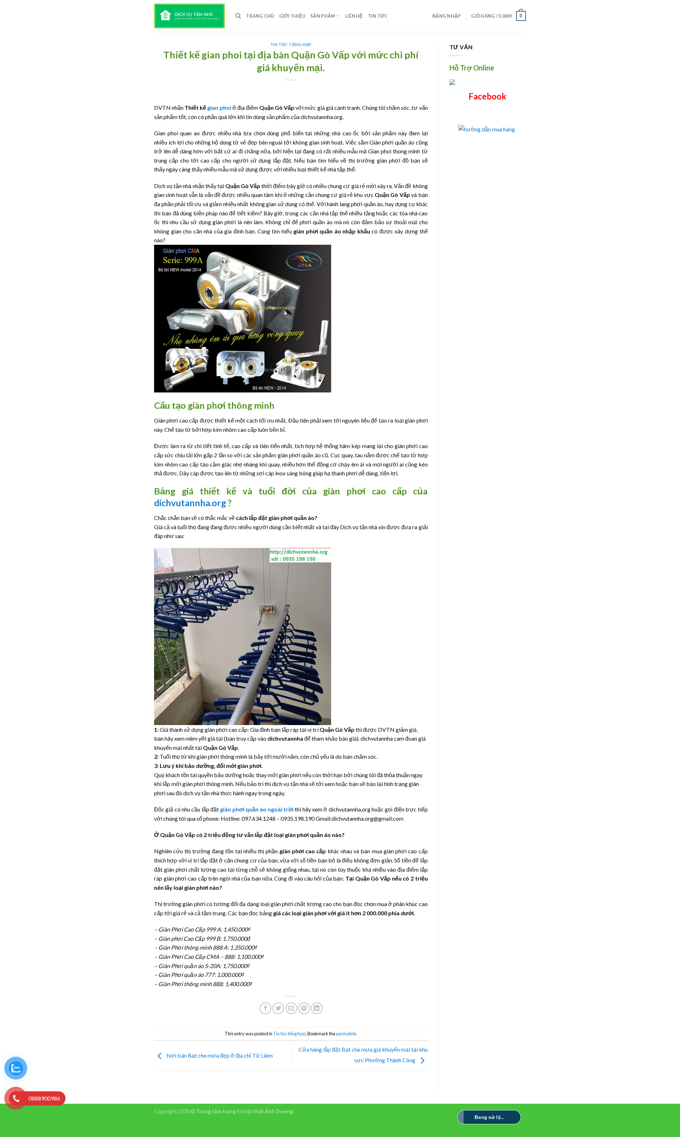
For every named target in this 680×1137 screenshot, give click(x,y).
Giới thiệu (292, 16)
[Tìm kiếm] (238, 16)
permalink (346, 1033)
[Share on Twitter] (278, 1008)
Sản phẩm (322, 16)
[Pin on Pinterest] (304, 1008)
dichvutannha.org (190, 502)
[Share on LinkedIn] (317, 1008)
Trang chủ (260, 16)
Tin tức (378, 16)
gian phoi (219, 107)
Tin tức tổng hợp (291, 44)
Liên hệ (354, 16)
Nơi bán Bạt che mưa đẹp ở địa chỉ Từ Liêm (219, 1055)
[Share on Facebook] (265, 1008)
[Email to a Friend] (291, 1008)
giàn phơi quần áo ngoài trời (257, 809)
